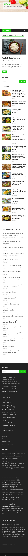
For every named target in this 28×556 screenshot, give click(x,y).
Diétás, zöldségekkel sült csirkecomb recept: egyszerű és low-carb (19, 191)
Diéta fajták (5, 397)
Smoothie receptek (7, 394)
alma (6, 475)
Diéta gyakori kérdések (8, 400)
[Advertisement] (14, 20)
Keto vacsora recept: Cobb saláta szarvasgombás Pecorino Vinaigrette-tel (18, 138)
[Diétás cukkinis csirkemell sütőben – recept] (6, 109)
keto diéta (6, 497)
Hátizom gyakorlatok (8, 409)
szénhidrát (12, 510)
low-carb (11, 502)
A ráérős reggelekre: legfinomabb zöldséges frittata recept (19, 217)
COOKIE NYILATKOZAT (8, 444)
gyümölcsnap (20, 492)
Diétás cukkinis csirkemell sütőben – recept (18, 111)
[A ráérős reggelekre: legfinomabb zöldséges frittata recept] (6, 215)
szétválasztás (4, 512)
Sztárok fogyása (6, 430)
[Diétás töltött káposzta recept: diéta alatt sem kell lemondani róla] (6, 164)
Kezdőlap (4, 436)
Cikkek (4, 439)
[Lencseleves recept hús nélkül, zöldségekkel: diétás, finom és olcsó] (6, 207)
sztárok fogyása (6, 510)
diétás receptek (10, 486)
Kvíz (3, 428)
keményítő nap (21, 494)
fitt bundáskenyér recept (12, 492)
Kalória (4, 494)
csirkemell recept (19, 476)
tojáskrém (13, 512)
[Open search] (24, 30)
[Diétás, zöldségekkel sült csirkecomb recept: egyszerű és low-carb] (6, 190)
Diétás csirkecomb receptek (10, 381)
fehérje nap (4, 492)
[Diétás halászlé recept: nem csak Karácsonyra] (6, 102)
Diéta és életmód (7, 377)
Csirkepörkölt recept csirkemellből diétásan (10, 477)
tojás (9, 512)
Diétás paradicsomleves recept (8, 484)
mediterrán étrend (9, 506)
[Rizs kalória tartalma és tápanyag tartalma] (14, 47)
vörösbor (4, 513)
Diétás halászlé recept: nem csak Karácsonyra (19, 102)
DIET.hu (7, 4)
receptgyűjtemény (6, 508)
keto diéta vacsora (15, 497)
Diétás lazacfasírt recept (15, 482)
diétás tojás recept (22, 487)
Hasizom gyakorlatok (8, 407)
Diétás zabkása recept (18, 489)
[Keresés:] (14, 81)
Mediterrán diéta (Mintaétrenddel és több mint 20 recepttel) (19, 174)
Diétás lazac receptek (8, 389)
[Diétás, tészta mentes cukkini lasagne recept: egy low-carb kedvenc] (6, 118)
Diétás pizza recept (18, 484)
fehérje (20, 490)
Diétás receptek (6, 379)
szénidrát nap (18, 510)
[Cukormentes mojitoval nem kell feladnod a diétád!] (6, 146)
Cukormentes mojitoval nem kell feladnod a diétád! (19, 148)
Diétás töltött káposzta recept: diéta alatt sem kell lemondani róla (19, 166)
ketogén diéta (8, 499)
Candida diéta (11, 475)
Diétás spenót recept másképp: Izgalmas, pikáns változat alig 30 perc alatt (18, 157)
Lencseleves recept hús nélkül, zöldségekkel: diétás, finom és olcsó (19, 208)
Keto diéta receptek (7, 425)
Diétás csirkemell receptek (9, 383)
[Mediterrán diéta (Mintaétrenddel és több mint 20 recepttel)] (6, 173)
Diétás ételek (5, 402)
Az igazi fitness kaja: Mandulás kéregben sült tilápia (18, 200)
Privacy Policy (6, 441)
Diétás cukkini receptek (9, 386)
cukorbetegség (6, 480)
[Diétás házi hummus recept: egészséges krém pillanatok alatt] (6, 126)
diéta (17, 480)
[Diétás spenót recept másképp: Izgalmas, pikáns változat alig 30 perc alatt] (6, 155)
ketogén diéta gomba (18, 499)
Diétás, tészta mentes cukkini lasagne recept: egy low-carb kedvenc (19, 119)
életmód (8, 513)
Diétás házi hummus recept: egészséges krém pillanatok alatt (18, 128)
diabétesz (12, 480)
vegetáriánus (19, 512)
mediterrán (17, 501)
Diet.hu (12, 62)
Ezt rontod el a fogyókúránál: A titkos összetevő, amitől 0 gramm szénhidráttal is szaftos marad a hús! (19, 93)
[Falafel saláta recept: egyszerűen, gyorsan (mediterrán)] (6, 181)
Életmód (4, 420)
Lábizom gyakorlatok (8, 412)
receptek (18, 506)
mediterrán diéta (8, 504)
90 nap (3, 475)
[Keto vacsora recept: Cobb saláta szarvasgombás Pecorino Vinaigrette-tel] (6, 135)
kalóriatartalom (6, 56)
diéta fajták (6, 482)
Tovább (4, 71)
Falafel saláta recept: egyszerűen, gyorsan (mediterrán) (18, 183)
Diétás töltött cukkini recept (7, 489)
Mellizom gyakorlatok (8, 414)
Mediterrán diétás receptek (10, 391)
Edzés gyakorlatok (7, 405)
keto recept (5, 501)
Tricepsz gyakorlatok (8, 417)
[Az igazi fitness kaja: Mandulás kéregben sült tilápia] (6, 198)
